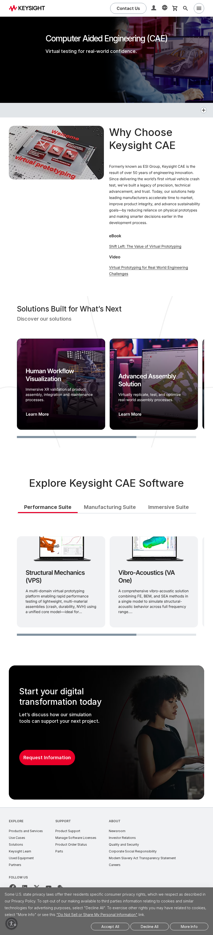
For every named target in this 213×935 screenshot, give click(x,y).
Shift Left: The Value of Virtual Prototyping (145, 246)
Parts (59, 851)
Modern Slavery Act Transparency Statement (142, 858)
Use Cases (17, 838)
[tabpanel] (106, 581)
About (115, 821)
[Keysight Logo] (29, 8)
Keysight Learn (20, 851)
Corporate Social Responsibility (133, 851)
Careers (115, 865)
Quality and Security (124, 844)
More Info (189, 926)
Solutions (16, 844)
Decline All (149, 926)
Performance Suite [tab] (47, 507)
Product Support (67, 831)
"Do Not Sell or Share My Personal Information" (96, 914)
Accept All (110, 926)
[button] (154, 8)
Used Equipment (21, 858)
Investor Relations (122, 838)
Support (63, 821)
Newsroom (117, 831)
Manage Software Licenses (75, 838)
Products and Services (26, 831)
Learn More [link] (37, 414)
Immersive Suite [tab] (168, 507)
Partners (15, 865)
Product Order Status (71, 844)
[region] (106, 371)
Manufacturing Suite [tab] (110, 507)
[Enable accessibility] (11, 923)
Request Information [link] (47, 757)
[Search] (185, 8)
